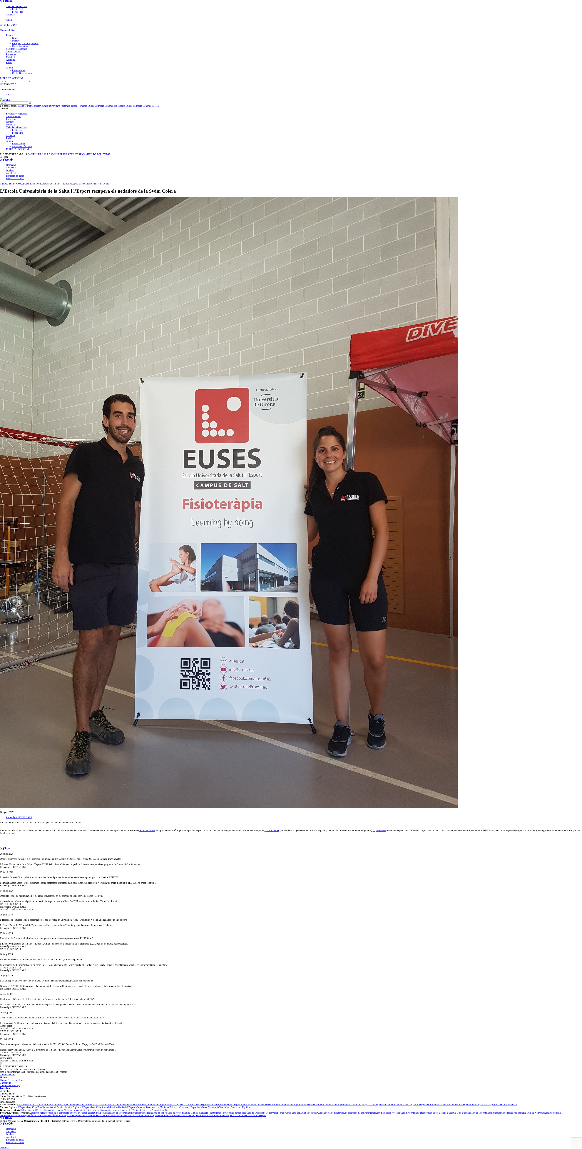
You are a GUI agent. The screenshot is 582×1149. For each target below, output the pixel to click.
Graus (15, 38)
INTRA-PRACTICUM (11, 78)
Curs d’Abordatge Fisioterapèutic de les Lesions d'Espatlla (428, 1112)
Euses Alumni (18, 70)
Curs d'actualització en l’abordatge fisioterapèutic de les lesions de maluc (492, 1112)
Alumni (9, 67)
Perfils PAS (17, 9)
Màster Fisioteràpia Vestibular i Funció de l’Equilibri (226, 1107)
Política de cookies (15, 178)
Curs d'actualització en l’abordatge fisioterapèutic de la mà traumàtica (68, 1115)
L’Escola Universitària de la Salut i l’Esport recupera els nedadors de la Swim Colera (68, 183)
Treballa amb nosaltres (16, 6)
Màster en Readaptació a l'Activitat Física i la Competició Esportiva (168, 1107)
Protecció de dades (15, 175)
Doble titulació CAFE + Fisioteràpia (38, 1110)
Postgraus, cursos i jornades (25, 43)
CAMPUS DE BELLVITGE (96, 154)
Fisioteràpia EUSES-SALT (19, 817)
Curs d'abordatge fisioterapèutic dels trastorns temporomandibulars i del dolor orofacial (358, 1112)
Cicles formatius (20, 46)
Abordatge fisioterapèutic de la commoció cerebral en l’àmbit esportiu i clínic (66, 1112)
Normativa (11, 165)
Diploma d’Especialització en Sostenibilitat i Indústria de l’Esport (104, 1107)
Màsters (16, 40)
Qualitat (10, 170)
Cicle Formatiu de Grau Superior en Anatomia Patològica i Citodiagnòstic (349, 1104)
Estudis (9, 35)
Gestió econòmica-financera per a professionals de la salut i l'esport (234, 1115)
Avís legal (11, 173)
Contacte (10, 14)
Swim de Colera (147, 830)
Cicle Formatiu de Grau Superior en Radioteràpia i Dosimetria (240, 1104)
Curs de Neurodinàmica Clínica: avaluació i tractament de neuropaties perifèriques (206, 1112)
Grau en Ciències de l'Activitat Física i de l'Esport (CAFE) (139, 1110)
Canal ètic (11, 167)
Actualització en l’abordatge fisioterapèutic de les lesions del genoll (135, 1112)
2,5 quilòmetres (271, 830)
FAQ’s (9, 62)
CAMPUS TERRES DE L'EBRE (65, 154)
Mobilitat (10, 57)
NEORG (4, 1147)
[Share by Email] (9, 848)
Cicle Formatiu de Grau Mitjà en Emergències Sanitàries (412, 1104)
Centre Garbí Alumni (22, 73)
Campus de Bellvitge (10, 1086)
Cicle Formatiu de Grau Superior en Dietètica (292, 1104)
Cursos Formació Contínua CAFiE (142, 106)
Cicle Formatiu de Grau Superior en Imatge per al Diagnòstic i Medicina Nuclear (478, 1104)
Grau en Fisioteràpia (102, 1110)
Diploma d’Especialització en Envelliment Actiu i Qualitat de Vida (41, 1107)
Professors (11, 54)
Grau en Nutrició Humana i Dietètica (74, 1110)
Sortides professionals (16, 49)
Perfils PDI (17, 12)
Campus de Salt (13, 51)
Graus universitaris (51, 106)
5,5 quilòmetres (378, 830)
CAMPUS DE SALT (38, 154)
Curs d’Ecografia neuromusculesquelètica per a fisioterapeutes (172, 1115)
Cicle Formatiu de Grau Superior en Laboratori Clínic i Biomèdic (48, 1104)
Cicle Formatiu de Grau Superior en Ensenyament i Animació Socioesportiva (173, 1104)
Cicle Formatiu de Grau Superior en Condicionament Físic (108, 1104)
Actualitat (10, 59)
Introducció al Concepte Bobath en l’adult (122, 1115)
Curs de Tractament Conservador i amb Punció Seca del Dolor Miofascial (281, 1112)
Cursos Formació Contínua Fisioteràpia (107, 106)
